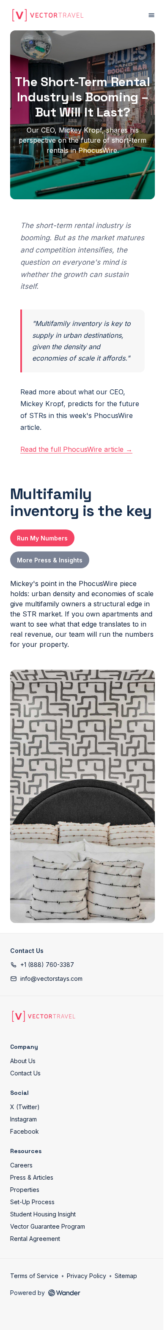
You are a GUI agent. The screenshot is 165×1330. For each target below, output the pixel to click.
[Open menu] (151, 15)
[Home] (43, 1016)
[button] (42, 964)
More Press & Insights (49, 560)
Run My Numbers (42, 538)
